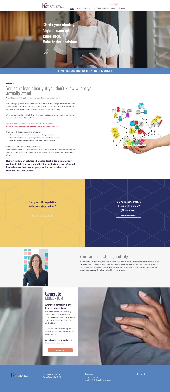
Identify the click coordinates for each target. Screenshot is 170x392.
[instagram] (114, 4)
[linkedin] (116, 4)
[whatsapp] (145, 374)
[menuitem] (71, 8)
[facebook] (111, 4)
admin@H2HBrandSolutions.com (99, 380)
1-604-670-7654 (92, 377)
